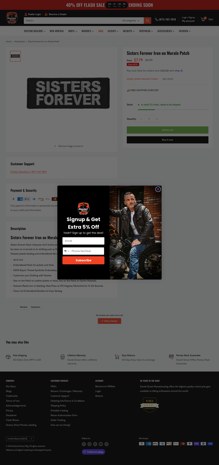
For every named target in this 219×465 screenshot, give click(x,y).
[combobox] (66, 251)
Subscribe (83, 260)
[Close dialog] (158, 189)
